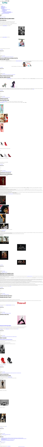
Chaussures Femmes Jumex (4, 74)
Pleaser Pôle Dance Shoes (9, 336)
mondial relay (7, 294)
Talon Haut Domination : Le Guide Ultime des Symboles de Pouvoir (8, 439)
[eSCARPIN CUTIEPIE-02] (6, 145)
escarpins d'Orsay (9, 171)
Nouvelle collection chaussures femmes (6, 339)
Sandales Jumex (13, 74)
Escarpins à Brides (6, 171)
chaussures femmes (4, 97)
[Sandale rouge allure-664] (3, 363)
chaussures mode (8, 97)
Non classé (4, 55)
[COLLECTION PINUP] (2, 122)
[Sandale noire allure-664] (9, 363)
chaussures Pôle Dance (4, 336)
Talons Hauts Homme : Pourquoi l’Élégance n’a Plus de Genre (7, 440)
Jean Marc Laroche (4, 230)
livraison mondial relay (4, 294)
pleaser (9, 434)
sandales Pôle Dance (14, 336)
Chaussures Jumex (9, 74)
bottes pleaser (3, 434)
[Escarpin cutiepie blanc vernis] (2, 145)
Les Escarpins (4, 170)
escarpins (3, 171)
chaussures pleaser (7, 434)
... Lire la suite (1, 49)
